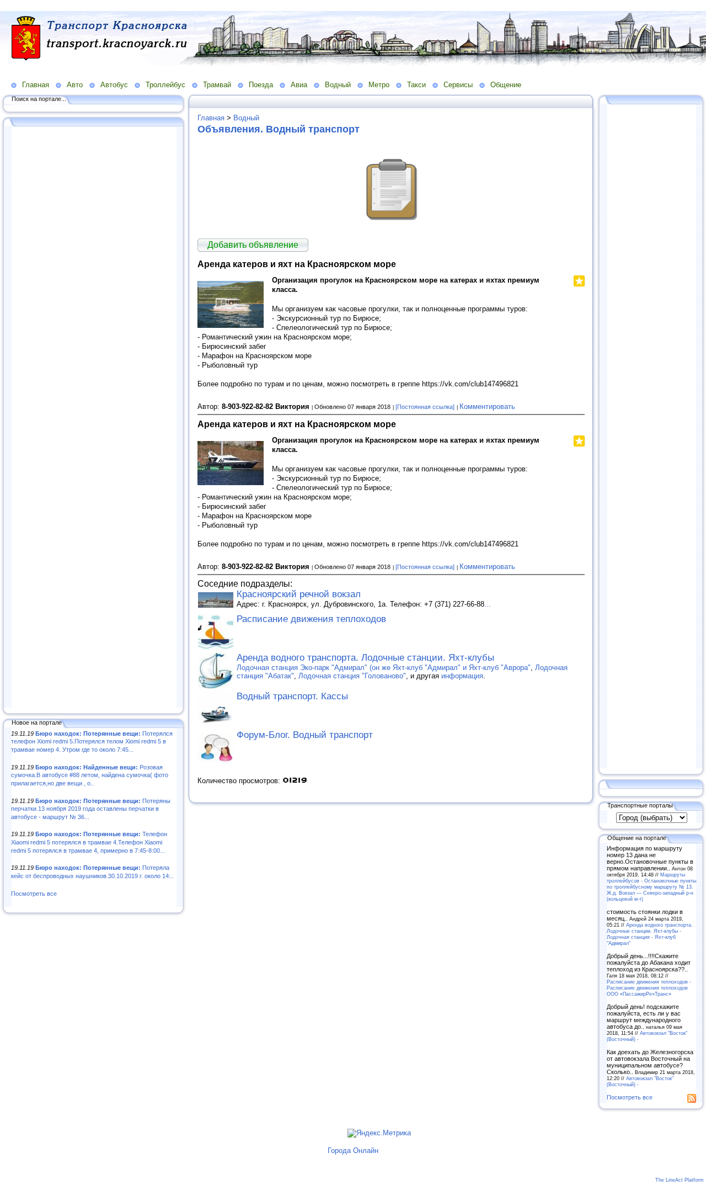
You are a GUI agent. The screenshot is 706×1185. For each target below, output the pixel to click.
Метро (378, 85)
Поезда (261, 85)
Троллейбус (165, 85)
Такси (416, 85)
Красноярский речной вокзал (299, 594)
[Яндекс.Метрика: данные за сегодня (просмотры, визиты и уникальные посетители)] (379, 1133)
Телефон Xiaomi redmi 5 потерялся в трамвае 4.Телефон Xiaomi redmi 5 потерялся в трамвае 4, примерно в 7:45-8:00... (89, 842)
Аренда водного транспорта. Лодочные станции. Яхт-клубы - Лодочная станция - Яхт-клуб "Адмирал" (650, 934)
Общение (505, 85)
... (487, 604)
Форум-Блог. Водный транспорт (305, 735)
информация (462, 676)
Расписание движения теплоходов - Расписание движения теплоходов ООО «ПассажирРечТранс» (649, 988)
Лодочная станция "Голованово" (352, 676)
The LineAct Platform (679, 1180)
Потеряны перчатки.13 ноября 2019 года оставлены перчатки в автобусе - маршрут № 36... (90, 809)
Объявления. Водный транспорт (278, 129)
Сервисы (458, 85)
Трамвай (217, 85)
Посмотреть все (34, 893)
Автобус (114, 85)
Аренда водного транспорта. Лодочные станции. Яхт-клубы (365, 657)
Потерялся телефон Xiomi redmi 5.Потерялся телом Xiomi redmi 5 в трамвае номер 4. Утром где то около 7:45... (92, 741)
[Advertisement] (93, 418)
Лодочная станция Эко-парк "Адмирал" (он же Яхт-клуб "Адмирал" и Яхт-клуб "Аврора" (384, 667)
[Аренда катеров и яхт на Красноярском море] (230, 325)
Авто (75, 85)
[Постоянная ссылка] (424, 406)
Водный (338, 85)
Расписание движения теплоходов (311, 619)
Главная (35, 85)
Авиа (299, 85)
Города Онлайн (353, 1150)
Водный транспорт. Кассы (292, 696)
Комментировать (487, 406)
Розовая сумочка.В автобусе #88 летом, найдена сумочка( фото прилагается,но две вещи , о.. (89, 775)
